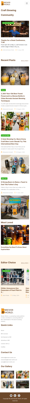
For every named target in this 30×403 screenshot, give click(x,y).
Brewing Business (8, 23)
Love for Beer (5, 135)
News (3, 90)
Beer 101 (4, 178)
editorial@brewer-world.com (8, 357)
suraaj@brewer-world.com (8, 362)
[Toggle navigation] (27, 3)
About (2, 330)
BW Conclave (4, 333)
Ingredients (6, 271)
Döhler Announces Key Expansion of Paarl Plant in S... (11, 290)
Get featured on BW (6, 337)
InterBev (3, 347)
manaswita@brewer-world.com (9, 359)
